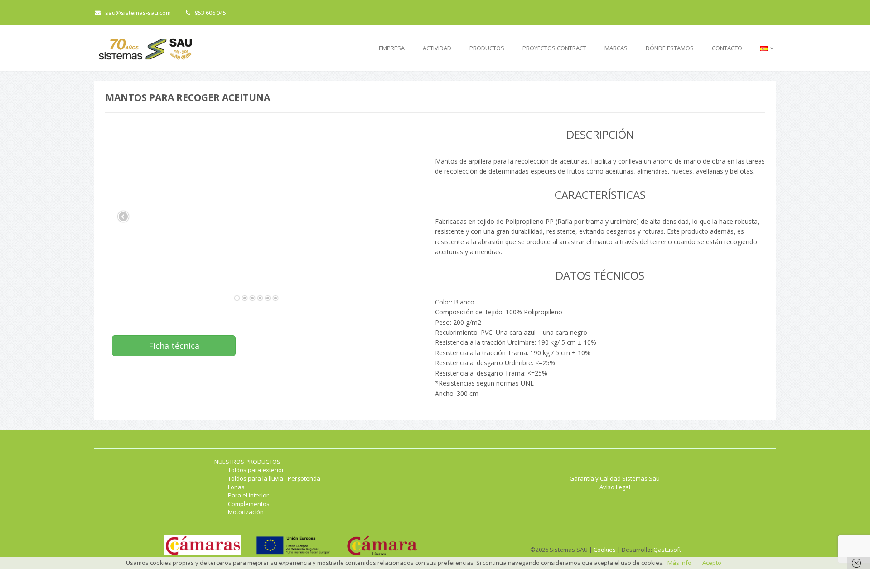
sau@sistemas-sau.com (138, 13)
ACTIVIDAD (437, 48)
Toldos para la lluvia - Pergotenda (274, 478)
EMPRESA (392, 48)
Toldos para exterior (256, 470)
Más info (679, 563)
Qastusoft (667, 549)
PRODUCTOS (486, 48)
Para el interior (248, 495)
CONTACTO (727, 48)
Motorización (246, 512)
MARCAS (616, 48)
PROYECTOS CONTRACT (554, 48)
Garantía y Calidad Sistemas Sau (615, 478)
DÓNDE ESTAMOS (670, 48)
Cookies (605, 549)
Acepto (711, 563)
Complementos (249, 504)
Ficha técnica (174, 345)
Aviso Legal (614, 487)
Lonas (236, 487)
